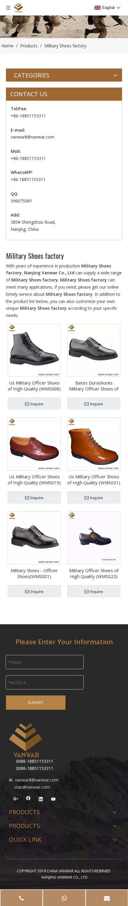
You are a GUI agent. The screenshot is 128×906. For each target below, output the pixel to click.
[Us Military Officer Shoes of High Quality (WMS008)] (34, 350)
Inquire (36, 403)
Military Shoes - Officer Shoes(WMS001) (34, 573)
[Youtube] (53, 800)
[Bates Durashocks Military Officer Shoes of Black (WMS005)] (94, 350)
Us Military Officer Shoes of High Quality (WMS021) (93, 479)
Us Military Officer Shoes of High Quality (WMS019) (34, 479)
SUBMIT (36, 702)
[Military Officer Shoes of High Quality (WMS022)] (94, 537)
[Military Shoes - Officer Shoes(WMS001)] (34, 537)
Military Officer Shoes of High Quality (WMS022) (93, 573)
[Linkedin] (41, 800)
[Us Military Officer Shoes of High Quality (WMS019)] (34, 443)
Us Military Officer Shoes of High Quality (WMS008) (34, 386)
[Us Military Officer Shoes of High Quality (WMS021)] (94, 443)
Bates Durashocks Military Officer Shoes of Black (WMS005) (93, 386)
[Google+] (16, 800)
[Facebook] (28, 800)
